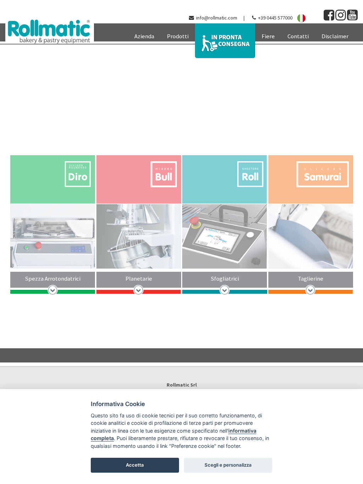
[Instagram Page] (340, 18)
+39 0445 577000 (275, 18)
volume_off (354, 62)
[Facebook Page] (329, 18)
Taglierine (310, 278)
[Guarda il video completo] (181, 91)
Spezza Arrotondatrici (52, 278)
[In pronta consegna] (225, 40)
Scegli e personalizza (228, 465)
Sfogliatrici (225, 278)
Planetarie (138, 278)
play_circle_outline (342, 62)
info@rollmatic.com (216, 18)
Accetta (135, 465)
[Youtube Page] (352, 18)
